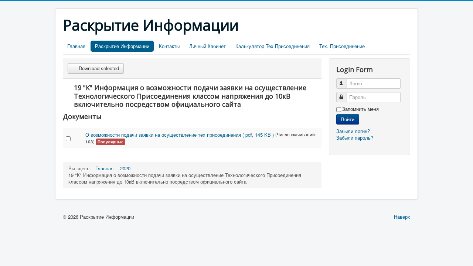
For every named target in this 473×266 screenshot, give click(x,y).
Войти (347, 119)
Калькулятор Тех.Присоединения (272, 46)
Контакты (169, 46)
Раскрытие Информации (122, 46)
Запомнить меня (360, 109)
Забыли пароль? (354, 137)
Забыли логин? (353, 130)
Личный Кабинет (207, 46)
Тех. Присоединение (342, 46)
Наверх (402, 216)
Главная (76, 46)
